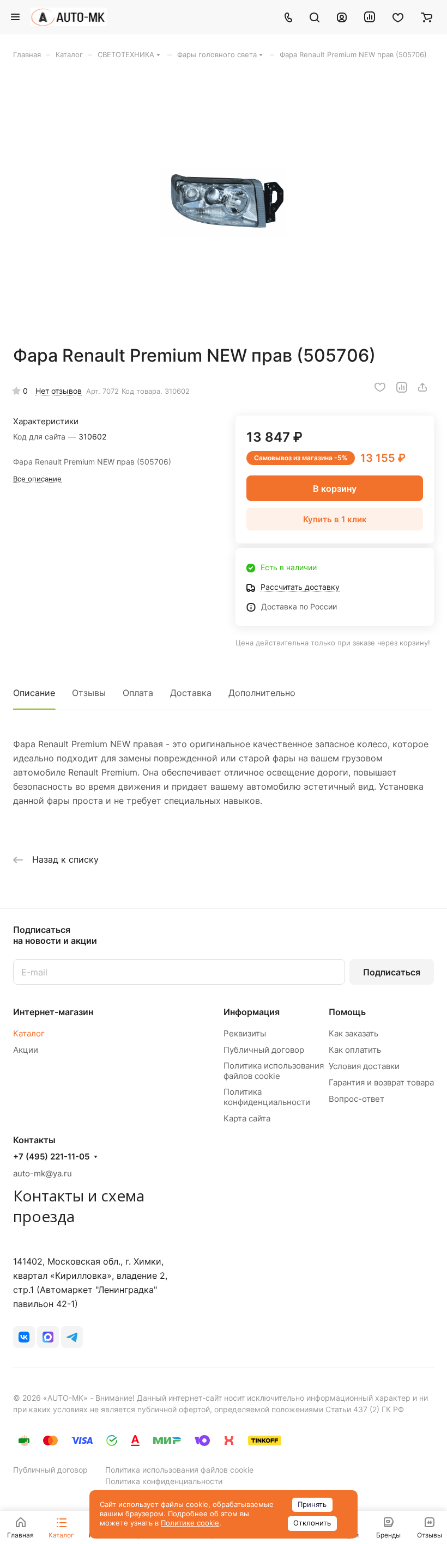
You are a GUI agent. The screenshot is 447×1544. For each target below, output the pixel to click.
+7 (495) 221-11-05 (51, 1157)
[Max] (48, 1337)
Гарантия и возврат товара (381, 1082)
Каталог (29, 1033)
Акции (25, 1050)
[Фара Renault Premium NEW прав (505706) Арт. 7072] (223, 202)
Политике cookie (190, 1523)
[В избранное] (379, 387)
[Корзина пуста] (426, 16)
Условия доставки (364, 1066)
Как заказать (353, 1033)
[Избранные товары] (397, 16)
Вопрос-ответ (356, 1099)
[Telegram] (72, 1337)
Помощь (347, 1011)
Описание (34, 692)
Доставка (191, 692)
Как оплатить (355, 1050)
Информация (252, 1011)
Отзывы (89, 692)
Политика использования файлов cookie (274, 1070)
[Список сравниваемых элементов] (369, 16)
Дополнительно (261, 692)
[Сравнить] (401, 387)
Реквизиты (245, 1033)
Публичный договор (264, 1050)
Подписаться (391, 972)
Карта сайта (247, 1118)
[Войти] (342, 16)
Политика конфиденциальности (267, 1097)
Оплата (138, 692)
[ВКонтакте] (24, 1337)
